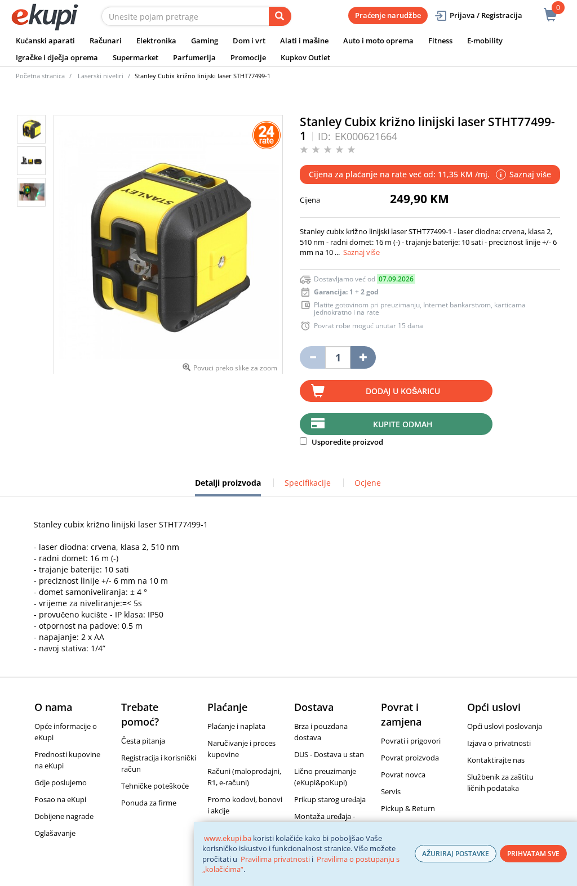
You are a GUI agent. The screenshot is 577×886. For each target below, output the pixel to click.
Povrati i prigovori (411, 741)
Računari (106, 40)
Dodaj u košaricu (403, 391)
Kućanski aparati (45, 40)
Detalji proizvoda (228, 486)
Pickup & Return (408, 808)
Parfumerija (194, 57)
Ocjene (367, 482)
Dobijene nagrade (64, 816)
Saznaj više (361, 252)
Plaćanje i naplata (236, 726)
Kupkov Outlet (305, 57)
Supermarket (135, 57)
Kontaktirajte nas (496, 760)
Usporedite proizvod (346, 442)
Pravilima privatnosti (275, 859)
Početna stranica (40, 75)
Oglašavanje (55, 833)
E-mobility (485, 40)
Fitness (440, 40)
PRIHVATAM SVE (533, 853)
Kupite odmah (403, 424)
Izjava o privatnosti (499, 743)
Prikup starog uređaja (330, 799)
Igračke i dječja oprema (57, 57)
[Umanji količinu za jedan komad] (312, 357)
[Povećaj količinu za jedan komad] (363, 357)
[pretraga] (280, 16)
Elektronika (156, 40)
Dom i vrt (249, 40)
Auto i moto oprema (378, 40)
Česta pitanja (143, 741)
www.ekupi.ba (227, 838)
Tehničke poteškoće (155, 786)
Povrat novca (403, 774)
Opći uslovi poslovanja (504, 726)
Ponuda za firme (148, 803)
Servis (391, 791)
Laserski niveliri (100, 75)
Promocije (248, 57)
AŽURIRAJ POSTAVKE (455, 853)
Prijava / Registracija (486, 15)
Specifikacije (308, 482)
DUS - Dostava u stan (329, 754)
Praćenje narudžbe (388, 15)
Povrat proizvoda (410, 758)
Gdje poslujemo (60, 782)
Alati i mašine (304, 40)
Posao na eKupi (60, 799)
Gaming (204, 40)
